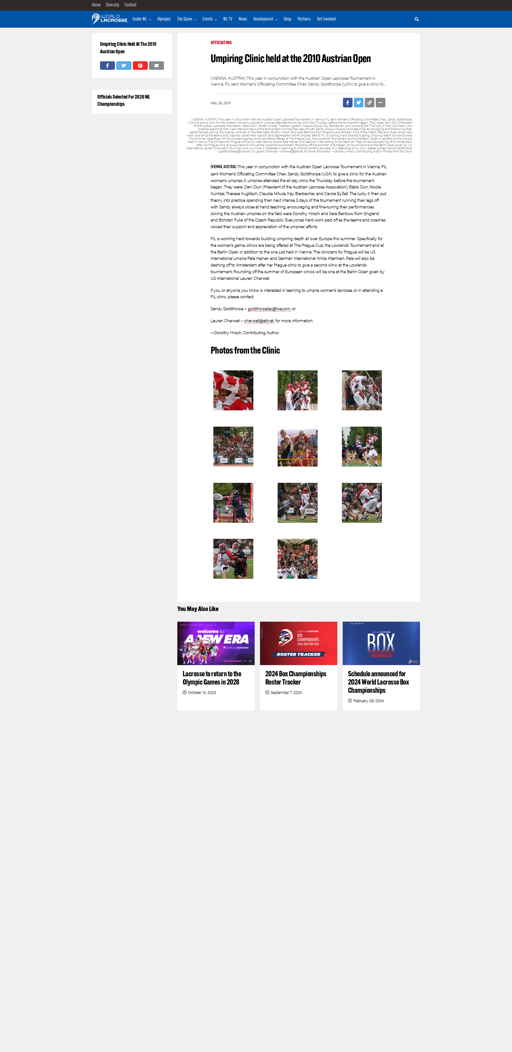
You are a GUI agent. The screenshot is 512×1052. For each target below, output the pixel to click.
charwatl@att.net (259, 320)
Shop (287, 19)
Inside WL (140, 19)
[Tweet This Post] (123, 65)
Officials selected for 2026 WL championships (123, 101)
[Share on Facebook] (107, 65)
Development (263, 19)
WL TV (227, 19)
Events (208, 19)
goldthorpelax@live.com (269, 308)
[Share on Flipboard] (140, 65)
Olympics (164, 19)
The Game (184, 19)
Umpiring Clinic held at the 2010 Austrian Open (128, 48)
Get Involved (326, 19)
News (243, 19)
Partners (304, 19)
